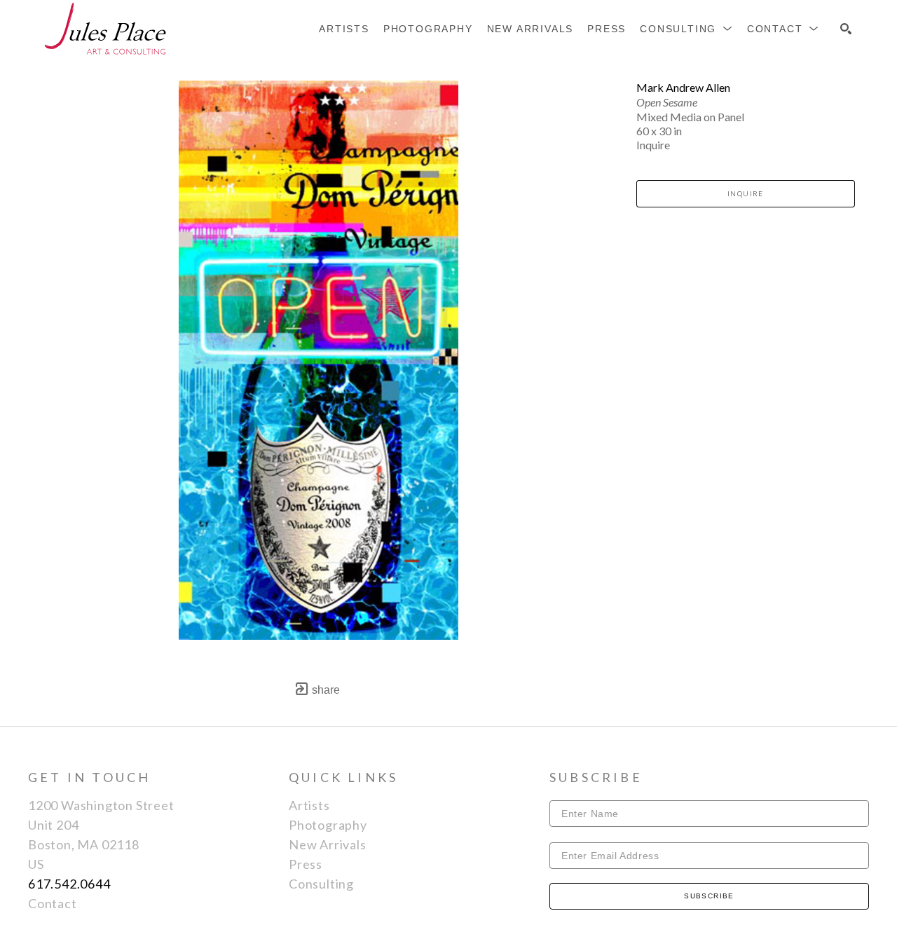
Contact (52, 903)
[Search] (845, 28)
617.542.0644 (69, 883)
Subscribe (709, 896)
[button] (686, 28)
